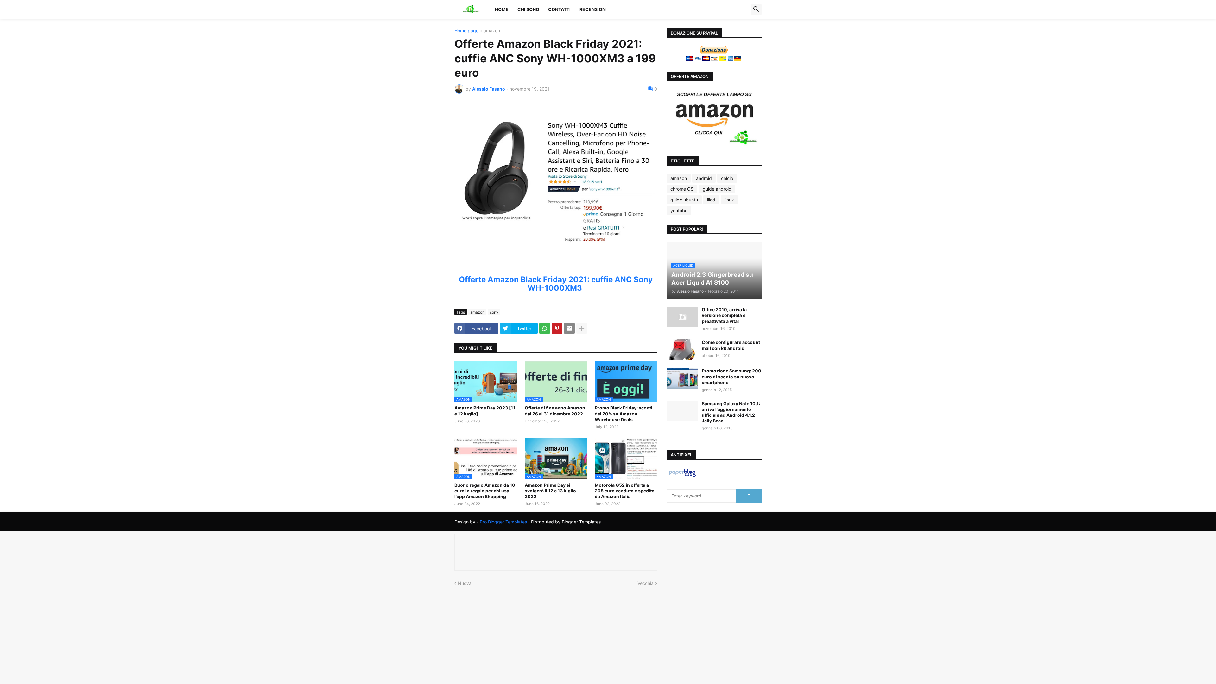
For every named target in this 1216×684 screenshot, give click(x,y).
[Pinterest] (557, 328)
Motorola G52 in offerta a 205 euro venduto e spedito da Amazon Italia (625, 490)
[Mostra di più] (581, 328)
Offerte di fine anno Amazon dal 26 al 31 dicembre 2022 (555, 410)
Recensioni (593, 9)
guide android (717, 189)
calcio (727, 178)
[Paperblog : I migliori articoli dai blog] (682, 476)
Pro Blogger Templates (503, 521)
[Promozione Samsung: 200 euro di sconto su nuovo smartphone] (682, 378)
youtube (678, 210)
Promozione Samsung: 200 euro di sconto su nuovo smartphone (731, 376)
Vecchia (645, 583)
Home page (466, 30)
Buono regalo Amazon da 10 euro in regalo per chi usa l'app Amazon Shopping (484, 490)
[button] (756, 9)
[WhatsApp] (544, 328)
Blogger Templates (581, 521)
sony (494, 312)
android (704, 178)
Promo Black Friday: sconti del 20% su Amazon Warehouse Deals (623, 413)
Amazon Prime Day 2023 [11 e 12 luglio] (484, 410)
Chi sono (528, 9)
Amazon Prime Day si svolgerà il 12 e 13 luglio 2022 (550, 490)
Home (502, 9)
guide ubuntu (684, 199)
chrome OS (682, 189)
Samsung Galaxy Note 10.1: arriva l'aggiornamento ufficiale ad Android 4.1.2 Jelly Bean (731, 412)
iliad (711, 199)
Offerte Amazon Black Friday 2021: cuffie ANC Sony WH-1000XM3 (556, 284)
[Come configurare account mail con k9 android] (682, 349)
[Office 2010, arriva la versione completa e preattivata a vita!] (682, 317)
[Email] (569, 328)
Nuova (465, 583)
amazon (492, 30)
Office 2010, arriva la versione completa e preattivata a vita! (724, 315)
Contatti (559, 9)
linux (729, 199)
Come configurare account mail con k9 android (731, 345)
